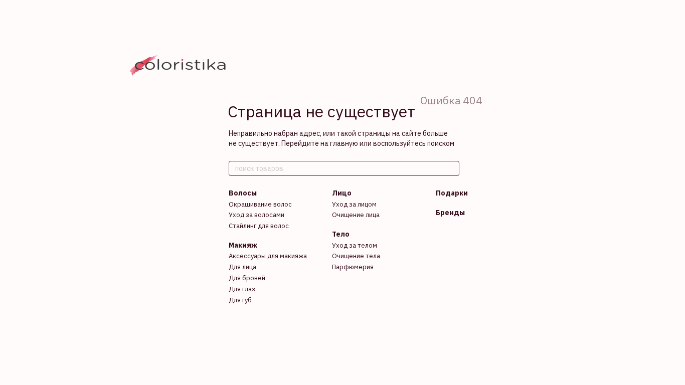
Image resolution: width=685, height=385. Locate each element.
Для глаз (242, 289)
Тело (341, 234)
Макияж (243, 245)
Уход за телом (354, 245)
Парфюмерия (353, 267)
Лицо (342, 193)
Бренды (450, 212)
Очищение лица (356, 215)
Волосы (243, 193)
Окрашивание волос (260, 204)
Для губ (240, 300)
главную (344, 143)
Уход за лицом (354, 204)
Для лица (242, 267)
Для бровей (247, 278)
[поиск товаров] (451, 168)
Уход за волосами (256, 215)
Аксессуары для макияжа (268, 256)
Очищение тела (356, 256)
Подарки (452, 193)
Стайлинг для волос (259, 226)
